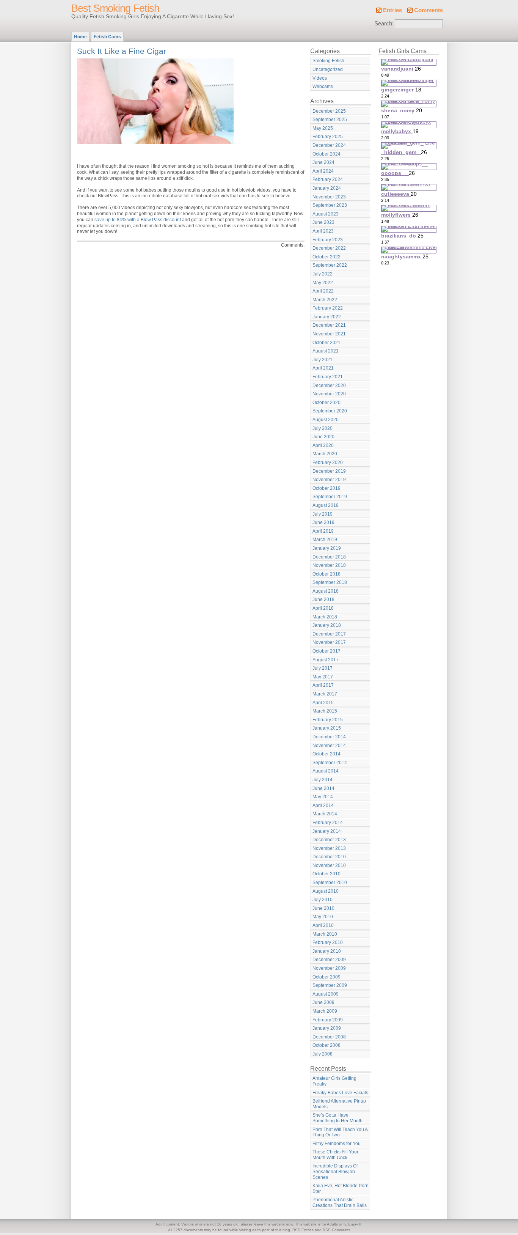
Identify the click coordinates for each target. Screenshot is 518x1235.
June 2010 (323, 908)
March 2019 (324, 539)
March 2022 (324, 299)
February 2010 (327, 942)
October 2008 (326, 1045)
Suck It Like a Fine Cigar (121, 51)
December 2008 (329, 1037)
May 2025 (322, 128)
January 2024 (326, 188)
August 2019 (325, 505)
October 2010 (326, 873)
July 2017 (322, 668)
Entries (392, 10)
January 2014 (326, 831)
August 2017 (325, 659)
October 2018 (326, 574)
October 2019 (326, 488)
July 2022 (322, 274)
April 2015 (323, 702)
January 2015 (326, 728)
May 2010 (322, 916)
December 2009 (329, 959)
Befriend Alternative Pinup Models (339, 1103)
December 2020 (329, 385)
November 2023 (329, 197)
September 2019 (329, 496)
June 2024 (323, 162)
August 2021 (325, 351)
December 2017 (329, 634)
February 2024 (327, 179)
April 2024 (323, 171)
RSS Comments (336, 1230)
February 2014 (327, 822)
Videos (319, 78)
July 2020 (322, 428)
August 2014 (325, 771)
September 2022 (329, 265)
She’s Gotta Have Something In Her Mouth (337, 1117)
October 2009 (326, 977)
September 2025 (329, 119)
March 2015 (324, 711)
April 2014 (323, 805)
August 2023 (325, 214)
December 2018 (329, 557)
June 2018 (323, 599)
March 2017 (324, 694)
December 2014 (329, 736)
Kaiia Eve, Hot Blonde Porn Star (340, 1188)
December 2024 (329, 145)
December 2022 (329, 248)
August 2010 (325, 891)
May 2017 (322, 677)
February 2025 (327, 136)
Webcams (322, 86)
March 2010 (324, 934)
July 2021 (322, 359)
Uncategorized (327, 69)
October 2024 (326, 154)
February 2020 (327, 462)
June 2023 (323, 222)
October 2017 (326, 651)
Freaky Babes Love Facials (340, 1092)
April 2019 (323, 531)
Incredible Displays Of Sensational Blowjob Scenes (335, 1171)
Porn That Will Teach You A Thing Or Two (340, 1132)
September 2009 (329, 985)
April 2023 (323, 231)
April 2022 (323, 291)
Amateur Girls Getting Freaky (334, 1081)
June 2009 (323, 1002)
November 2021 (329, 334)
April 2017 (323, 685)
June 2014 (323, 788)
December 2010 (329, 856)
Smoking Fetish (328, 60)
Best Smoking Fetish (115, 8)
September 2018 (329, 582)
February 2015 (327, 719)
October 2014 (326, 754)
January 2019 (326, 548)
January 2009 (326, 1028)
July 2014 (322, 779)
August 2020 (325, 419)
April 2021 (323, 368)
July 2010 (322, 899)
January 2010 (326, 951)
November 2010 (329, 865)
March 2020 (324, 453)
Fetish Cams (107, 36)
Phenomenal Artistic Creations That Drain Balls (339, 1202)
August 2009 (325, 994)
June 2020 (323, 436)
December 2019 (329, 471)
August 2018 (325, 591)
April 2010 (323, 925)
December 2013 (329, 839)
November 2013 (329, 848)
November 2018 (329, 565)
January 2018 (326, 625)
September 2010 (329, 882)
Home (80, 36)
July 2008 (322, 1054)
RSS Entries (303, 1230)
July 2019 (322, 514)
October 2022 (326, 257)
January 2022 (326, 316)
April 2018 (323, 608)
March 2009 (324, 1011)
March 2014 (324, 814)
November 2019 (329, 479)
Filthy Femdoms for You (336, 1143)
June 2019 (323, 522)
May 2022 (322, 282)
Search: (384, 23)
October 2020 (326, 402)
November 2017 (329, 642)
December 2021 (329, 325)
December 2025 (329, 111)
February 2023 (327, 239)
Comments (428, 10)
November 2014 (329, 745)
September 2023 (329, 205)
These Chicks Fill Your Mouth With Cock (335, 1154)
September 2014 (329, 762)
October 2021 (326, 342)
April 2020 (323, 445)
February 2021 (327, 376)
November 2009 (329, 968)
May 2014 (322, 796)
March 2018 (324, 617)
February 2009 (327, 1020)
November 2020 (329, 393)
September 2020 (329, 411)
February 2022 (327, 308)
